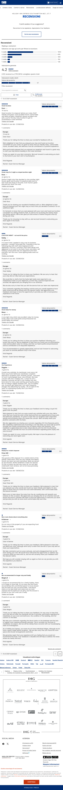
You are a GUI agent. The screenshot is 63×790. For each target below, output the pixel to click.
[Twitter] (7, 743)
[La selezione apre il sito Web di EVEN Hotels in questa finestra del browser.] (20, 712)
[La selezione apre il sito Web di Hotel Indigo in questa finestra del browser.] (9, 700)
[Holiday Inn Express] (4, 2)
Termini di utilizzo (47, 748)
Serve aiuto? (26, 748)
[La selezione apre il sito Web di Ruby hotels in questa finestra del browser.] (36, 700)
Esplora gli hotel (46, 745)
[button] (60, 2)
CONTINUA (31, 782)
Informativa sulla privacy (21, 776)
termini (15, 774)
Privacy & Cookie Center (29, 750)
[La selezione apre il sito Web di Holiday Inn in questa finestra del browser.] (42, 712)
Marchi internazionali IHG (49, 743)
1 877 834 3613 (20, 758)
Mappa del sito (46, 753)
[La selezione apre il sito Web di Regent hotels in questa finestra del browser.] (20, 689)
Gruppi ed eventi (58, 7)
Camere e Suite (7, 7)
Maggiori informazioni (51, 764)
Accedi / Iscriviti (53, 2)
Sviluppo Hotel (26, 745)
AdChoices (25, 753)
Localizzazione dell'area (43, 7)
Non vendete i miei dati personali (51, 750)
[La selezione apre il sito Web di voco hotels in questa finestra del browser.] (27, 700)
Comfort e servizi (19, 7)
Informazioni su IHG (27, 743)
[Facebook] (3, 743)
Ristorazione (30, 7)
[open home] (2, 672)
